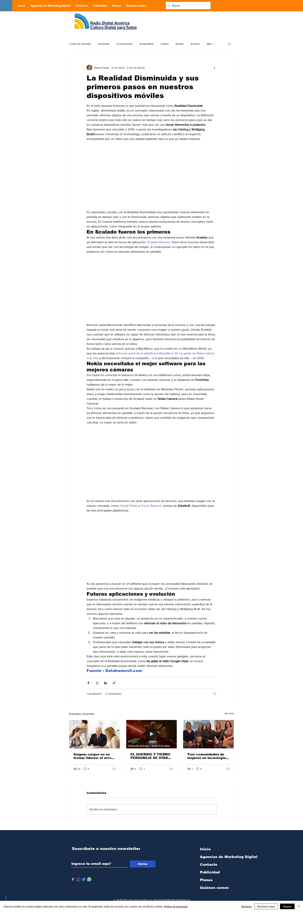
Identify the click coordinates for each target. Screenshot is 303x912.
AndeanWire (147, 43)
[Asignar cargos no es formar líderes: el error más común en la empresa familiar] (94, 734)
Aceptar (287, 906)
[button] (229, 43)
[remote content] (151, 178)
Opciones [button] (246, 906)
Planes (206, 880)
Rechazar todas (266, 906)
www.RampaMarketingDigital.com (171, 899)
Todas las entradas (80, 43)
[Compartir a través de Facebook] (88, 683)
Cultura (165, 43)
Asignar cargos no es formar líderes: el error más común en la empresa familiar (93, 756)
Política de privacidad (176, 906)
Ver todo (229, 713)
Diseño (180, 43)
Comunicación (124, 43)
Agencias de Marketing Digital (218, 857)
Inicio (205, 849)
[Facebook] (73, 879)
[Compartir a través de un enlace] (114, 683)
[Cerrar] (299, 906)
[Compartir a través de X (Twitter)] (97, 683)
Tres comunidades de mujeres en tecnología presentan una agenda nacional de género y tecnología (206, 756)
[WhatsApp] (89, 879)
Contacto (208, 864)
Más (209, 43)
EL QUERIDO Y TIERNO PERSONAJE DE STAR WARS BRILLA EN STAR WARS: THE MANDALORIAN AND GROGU (150, 756)
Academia (103, 43)
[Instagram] (78, 879)
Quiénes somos (214, 888)
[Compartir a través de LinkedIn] (105, 683)
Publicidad (210, 872)
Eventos (195, 43)
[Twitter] (84, 879)
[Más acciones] (214, 68)
